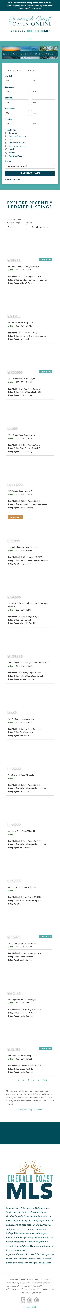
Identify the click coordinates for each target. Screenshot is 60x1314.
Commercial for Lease (17, 146)
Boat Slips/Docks (15, 156)
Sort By (8, 161)
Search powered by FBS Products (30, 1109)
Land (11, 139)
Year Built (8, 76)
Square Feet (10, 108)
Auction (12, 152)
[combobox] (30, 70)
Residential (13, 133)
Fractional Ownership (17, 136)
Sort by (29, 222)
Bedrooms (9, 97)
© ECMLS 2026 (30, 1307)
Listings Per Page (13, 222)
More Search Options (12, 179)
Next (45, 1080)
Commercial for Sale (17, 142)
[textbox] (30, 70)
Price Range (10, 119)
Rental (11, 149)
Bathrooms (9, 87)
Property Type (10, 130)
